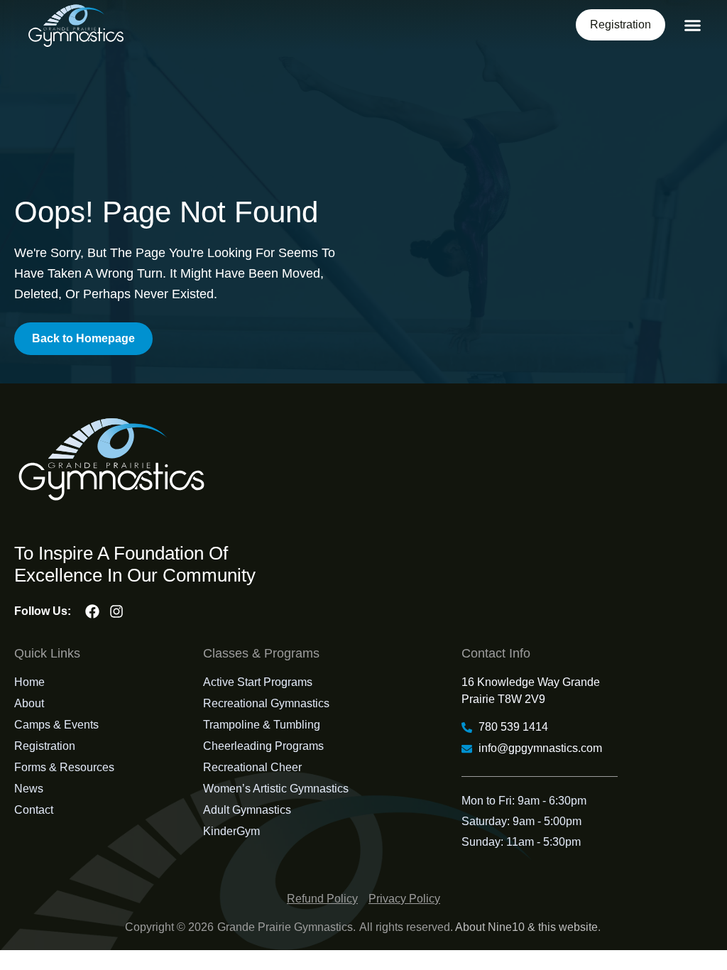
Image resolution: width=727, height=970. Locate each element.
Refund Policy (322, 899)
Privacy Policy (404, 899)
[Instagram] (116, 611)
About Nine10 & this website (526, 927)
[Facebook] (92, 611)
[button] (692, 25)
